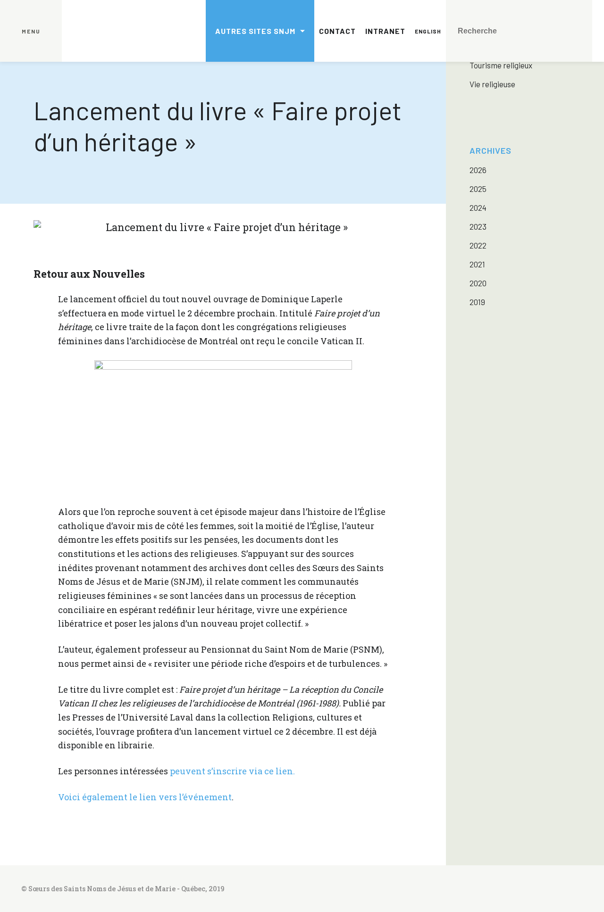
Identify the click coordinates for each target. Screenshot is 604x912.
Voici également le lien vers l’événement (145, 797)
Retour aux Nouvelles (89, 274)
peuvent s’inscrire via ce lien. (232, 771)
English (428, 31)
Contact (337, 30)
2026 (478, 169)
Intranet (385, 30)
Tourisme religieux (501, 65)
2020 (478, 283)
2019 (477, 302)
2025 (478, 188)
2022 (478, 245)
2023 (478, 226)
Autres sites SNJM (255, 30)
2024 (478, 207)
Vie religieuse (492, 84)
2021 (477, 264)
